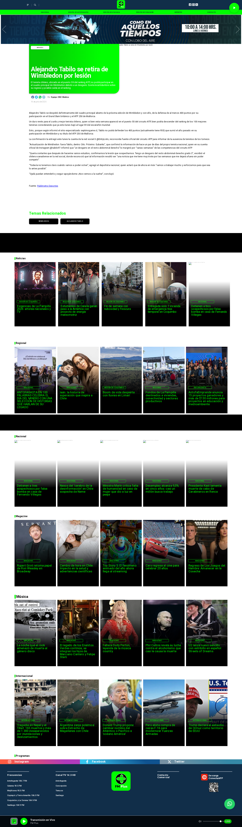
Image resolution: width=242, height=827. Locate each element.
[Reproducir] (234, 8)
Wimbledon (44, 221)
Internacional (28, 720)
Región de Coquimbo (28, 302)
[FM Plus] (28, 6)
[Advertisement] (121, 241)
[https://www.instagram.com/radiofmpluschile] (9, 761)
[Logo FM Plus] (121, 5)
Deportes (40, 47)
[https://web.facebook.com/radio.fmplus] (87, 761)
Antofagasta (200, 388)
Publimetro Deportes (47, 186)
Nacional (202, 302)
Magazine (28, 388)
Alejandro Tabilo (75, 221)
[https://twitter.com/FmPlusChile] (169, 761)
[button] (4, 29)
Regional (157, 388)
